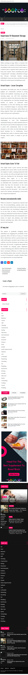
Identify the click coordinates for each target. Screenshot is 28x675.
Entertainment (5, 335)
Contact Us (12, 668)
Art (2, 313)
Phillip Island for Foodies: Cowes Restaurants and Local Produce (16, 520)
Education (4, 332)
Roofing (3, 371)
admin (3, 38)
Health (3, 347)
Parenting (4, 361)
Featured (3, 339)
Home (2, 668)
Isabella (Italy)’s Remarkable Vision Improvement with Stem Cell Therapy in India (17, 531)
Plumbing (3, 366)
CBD (2, 323)
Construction (4, 327)
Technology (4, 380)
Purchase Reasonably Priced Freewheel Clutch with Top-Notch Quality (16, 397)
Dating (3, 330)
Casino (3, 320)
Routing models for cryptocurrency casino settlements (16, 662)
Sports (3, 378)
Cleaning (3, 325)
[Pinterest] (8, 262)
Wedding (3, 387)
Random (23, 392)
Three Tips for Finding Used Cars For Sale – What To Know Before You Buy (17, 424)
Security (3, 373)
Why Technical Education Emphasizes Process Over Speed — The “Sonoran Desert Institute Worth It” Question (17, 510)
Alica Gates (12, 522)
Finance (3, 342)
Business (3, 32)
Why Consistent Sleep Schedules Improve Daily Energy (14, 499)
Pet (2, 363)
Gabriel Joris (12, 533)
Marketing (4, 359)
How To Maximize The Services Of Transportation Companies (6, 271)
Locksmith (4, 356)
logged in (11, 286)
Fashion (3, 337)
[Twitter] (5, 262)
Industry (3, 351)
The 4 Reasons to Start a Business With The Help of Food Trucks (17, 404)
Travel (3, 385)
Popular (6, 392)
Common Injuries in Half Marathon (21, 269)
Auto (2, 315)
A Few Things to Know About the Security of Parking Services (17, 417)
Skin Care (3, 375)
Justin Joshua (5, 501)
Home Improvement (6, 349)
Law (2, 354)
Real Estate (4, 368)
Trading (3, 383)
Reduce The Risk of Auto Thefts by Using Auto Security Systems (16, 411)
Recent (14, 392)
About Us (7, 668)
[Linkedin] (11, 262)
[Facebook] (2, 262)
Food (2, 344)
